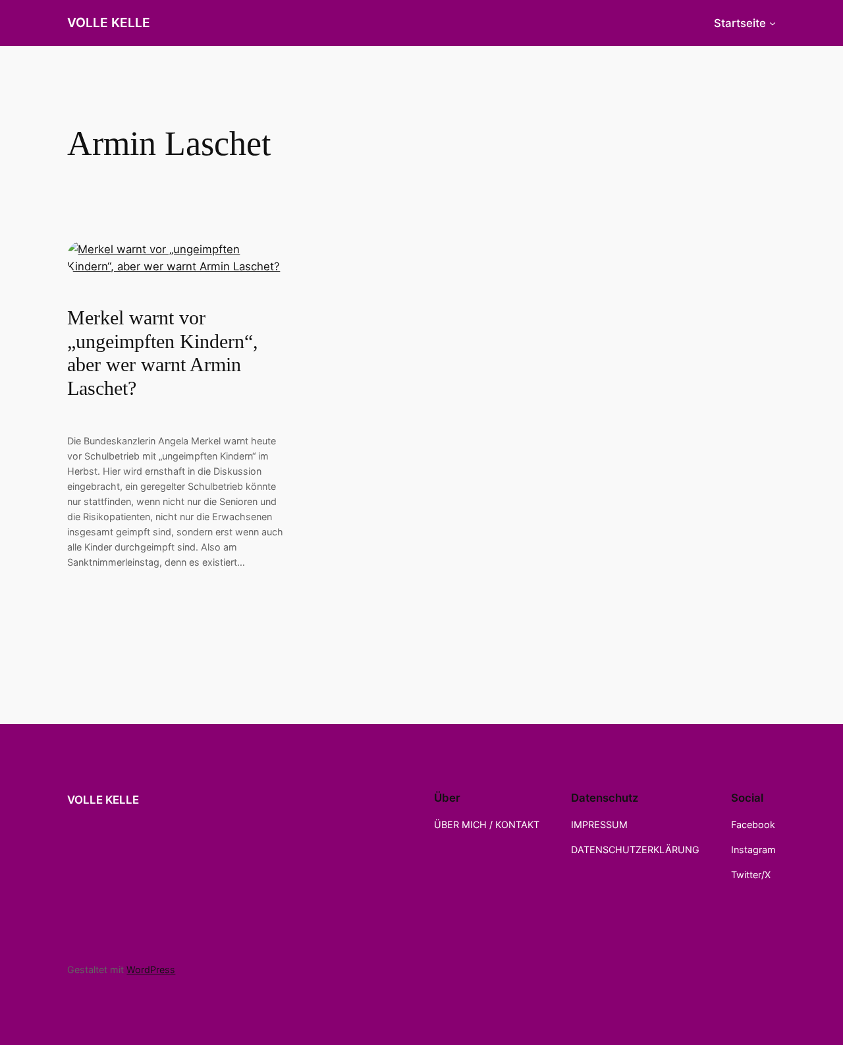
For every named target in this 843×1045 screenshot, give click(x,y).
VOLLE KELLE (108, 22)
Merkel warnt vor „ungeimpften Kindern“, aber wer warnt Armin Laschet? (162, 353)
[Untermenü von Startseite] (772, 23)
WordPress (150, 969)
